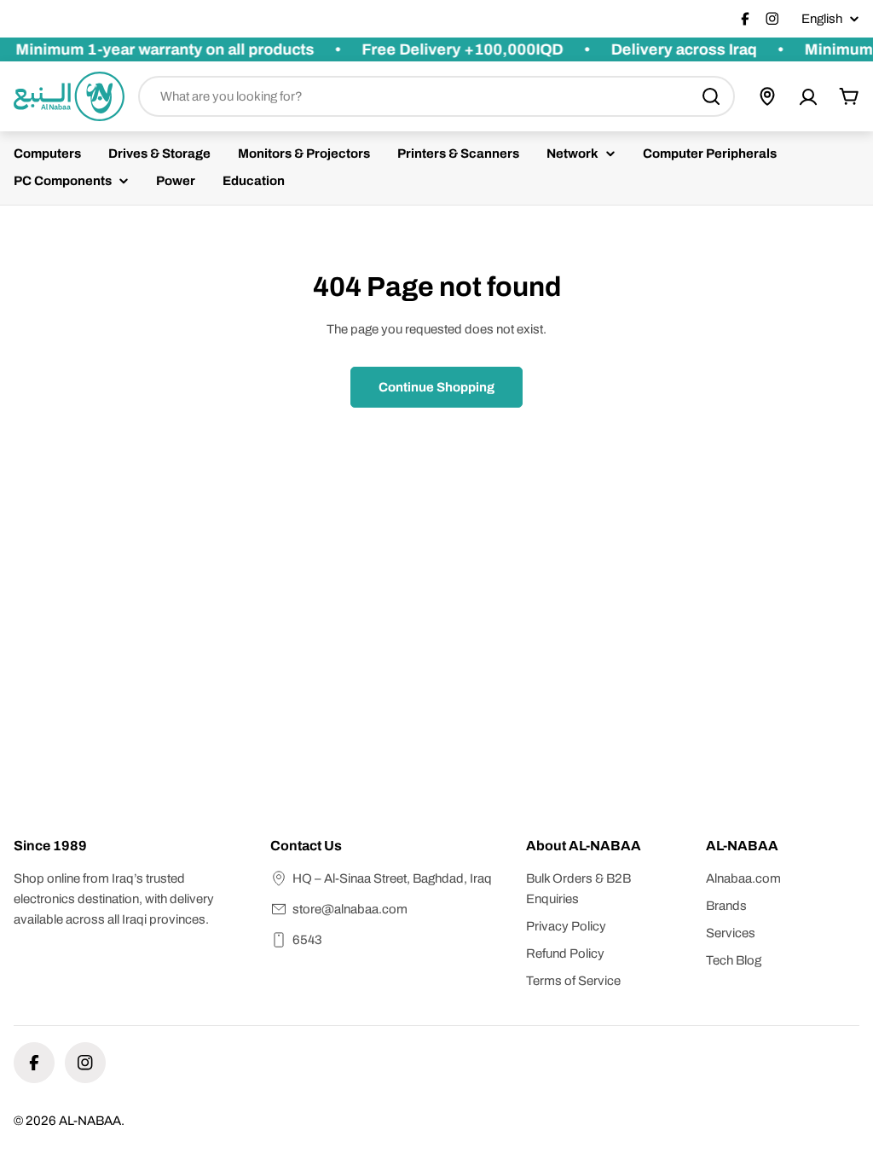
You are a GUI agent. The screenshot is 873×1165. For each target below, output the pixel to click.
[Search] (711, 96)
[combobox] (436, 96)
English (821, 19)
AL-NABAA (90, 1120)
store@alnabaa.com (350, 909)
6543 (307, 940)
